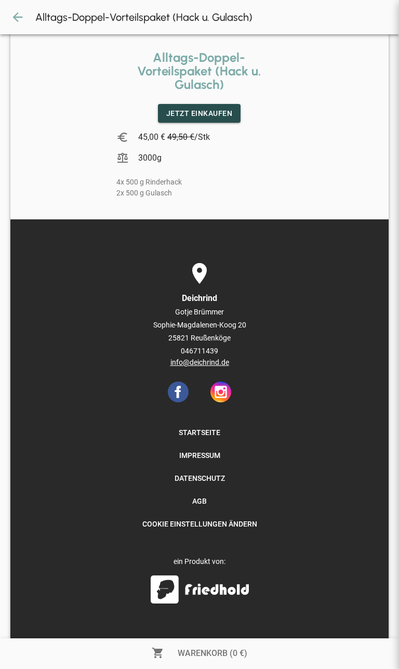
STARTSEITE (199, 432)
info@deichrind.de (199, 362)
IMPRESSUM (199, 455)
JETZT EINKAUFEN (199, 113)
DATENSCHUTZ (200, 478)
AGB (199, 501)
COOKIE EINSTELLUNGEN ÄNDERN (199, 524)
